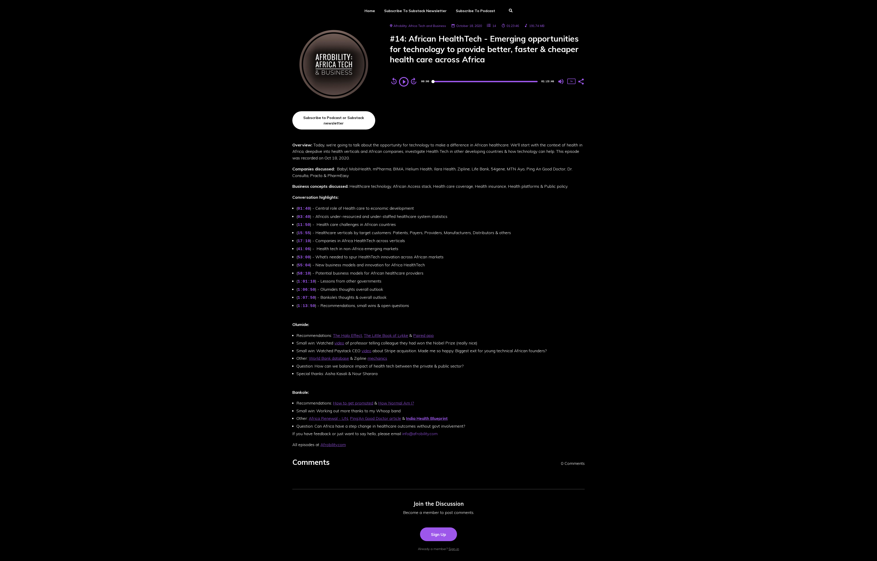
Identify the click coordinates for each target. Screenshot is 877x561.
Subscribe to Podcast (475, 10)
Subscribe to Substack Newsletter (415, 10)
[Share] (580, 81)
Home (370, 10)
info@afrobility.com (420, 433)
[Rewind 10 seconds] (394, 81)
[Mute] (560, 81)
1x (571, 81)
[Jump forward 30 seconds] (413, 81)
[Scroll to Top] (866, 550)
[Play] (403, 81)
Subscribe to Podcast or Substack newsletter (333, 120)
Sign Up (438, 534)
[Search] (508, 11)
